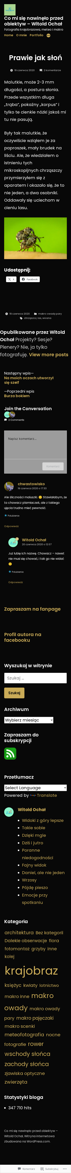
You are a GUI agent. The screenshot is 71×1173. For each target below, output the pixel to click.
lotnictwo (49, 985)
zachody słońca (27, 1064)
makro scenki (20, 1026)
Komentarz (53, 466)
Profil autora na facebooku (22, 637)
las (39, 318)
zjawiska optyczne (25, 1073)
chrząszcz (30, 318)
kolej (9, 956)
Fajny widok (34, 865)
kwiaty (30, 985)
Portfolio (36, 35)
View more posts (48, 355)
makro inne (17, 996)
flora (54, 941)
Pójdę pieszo (35, 887)
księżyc (13, 985)
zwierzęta (16, 1082)
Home (8, 35)
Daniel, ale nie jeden (43, 873)
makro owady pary (50, 314)
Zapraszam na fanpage (32, 609)
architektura (19, 932)
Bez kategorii (49, 933)
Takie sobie (33, 828)
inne (52, 949)
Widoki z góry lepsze (43, 820)
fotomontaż (17, 949)
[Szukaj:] (35, 678)
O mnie (21, 35)
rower (36, 1044)
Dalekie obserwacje (26, 941)
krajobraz (31, 971)
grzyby (38, 949)
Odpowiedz (11, 526)
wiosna (46, 318)
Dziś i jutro (32, 843)
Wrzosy (29, 880)
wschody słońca (27, 1054)
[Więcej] (48, 36)
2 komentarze (52, 70)
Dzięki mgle (34, 835)
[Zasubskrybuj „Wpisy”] (10, 758)
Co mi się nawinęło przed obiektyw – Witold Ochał (33, 21)
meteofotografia (24, 1034)
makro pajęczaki (35, 1018)
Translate (47, 795)
